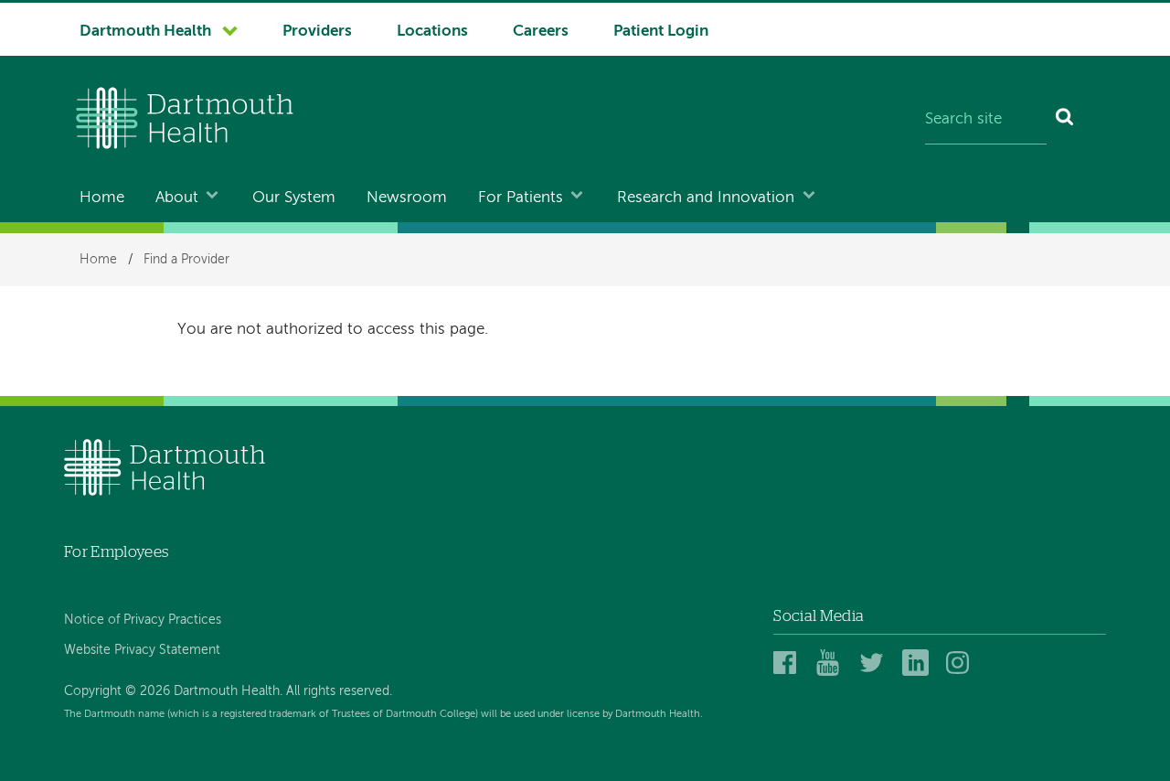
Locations (432, 31)
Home (102, 198)
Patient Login (660, 31)
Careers (541, 31)
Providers (317, 31)
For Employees (116, 552)
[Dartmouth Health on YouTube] (832, 663)
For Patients (520, 198)
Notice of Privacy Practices (142, 620)
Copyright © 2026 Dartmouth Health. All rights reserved (226, 691)
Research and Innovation (705, 198)
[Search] (1065, 120)
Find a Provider (186, 259)
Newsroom (407, 198)
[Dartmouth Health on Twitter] (875, 663)
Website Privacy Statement (142, 650)
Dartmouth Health (145, 31)
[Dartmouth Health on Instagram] (962, 663)
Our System (293, 198)
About (176, 198)
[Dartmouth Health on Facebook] (789, 663)
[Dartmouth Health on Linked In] (918, 663)
